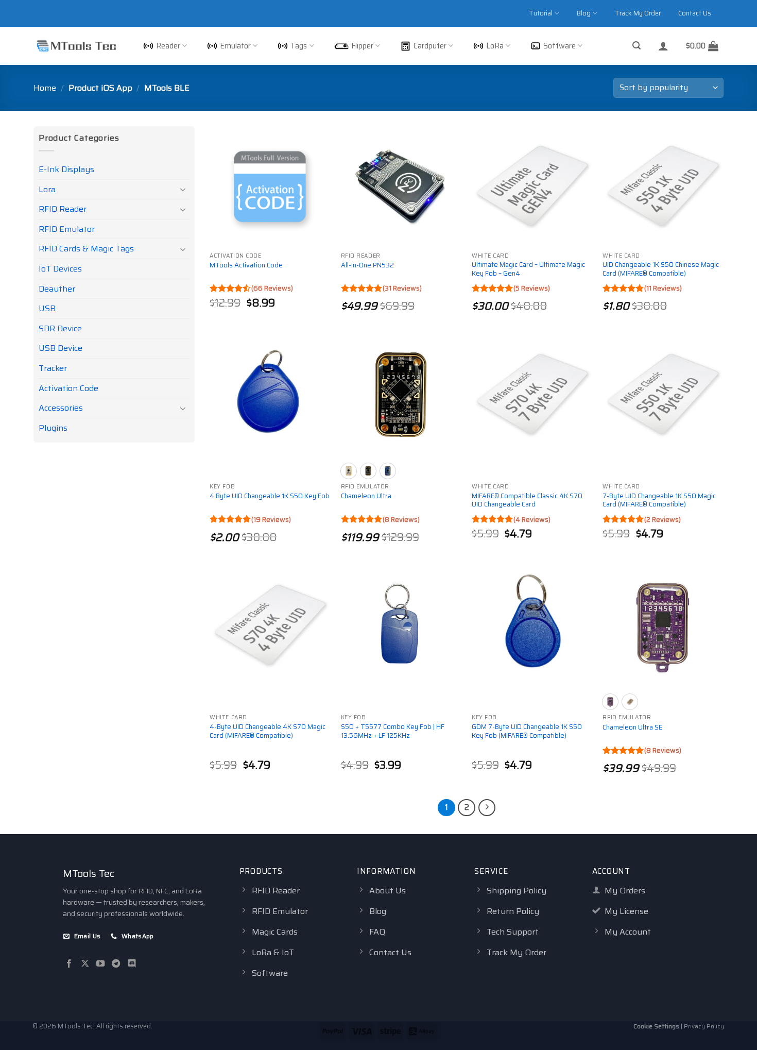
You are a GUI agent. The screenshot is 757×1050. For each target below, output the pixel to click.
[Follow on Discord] (132, 964)
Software (559, 46)
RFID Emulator (67, 229)
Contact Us (694, 13)
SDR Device (60, 328)
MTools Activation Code (246, 265)
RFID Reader (63, 208)
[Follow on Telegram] (116, 964)
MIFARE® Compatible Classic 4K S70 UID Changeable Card (527, 501)
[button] (636, 46)
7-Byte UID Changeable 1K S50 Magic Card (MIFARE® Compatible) (659, 501)
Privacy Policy (704, 1026)
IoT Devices (60, 268)
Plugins (53, 427)
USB (47, 308)
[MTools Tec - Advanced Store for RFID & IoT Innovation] (76, 46)
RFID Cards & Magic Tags (86, 248)
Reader (168, 46)
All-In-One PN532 (367, 265)
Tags (298, 46)
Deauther (57, 288)
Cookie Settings (656, 1026)
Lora (47, 189)
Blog (584, 13)
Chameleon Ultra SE (632, 727)
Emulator (235, 46)
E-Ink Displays (66, 169)
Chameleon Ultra (366, 496)
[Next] (487, 808)
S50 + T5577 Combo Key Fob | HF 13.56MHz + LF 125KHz (392, 731)
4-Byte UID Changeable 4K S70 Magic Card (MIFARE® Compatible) (267, 731)
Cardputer (430, 46)
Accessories (61, 407)
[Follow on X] (85, 964)
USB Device (60, 348)
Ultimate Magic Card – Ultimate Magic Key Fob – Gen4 (528, 269)
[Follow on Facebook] (69, 964)
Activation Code (68, 388)
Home (44, 87)
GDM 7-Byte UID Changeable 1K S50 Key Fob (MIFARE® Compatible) (527, 731)
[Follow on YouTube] (100, 964)
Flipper (362, 46)
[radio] (348, 471)
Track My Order (638, 13)
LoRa (495, 46)
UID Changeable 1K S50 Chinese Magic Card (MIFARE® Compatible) (661, 269)
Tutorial (541, 13)
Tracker (53, 368)
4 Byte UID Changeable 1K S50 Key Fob (270, 496)
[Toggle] (183, 189)
